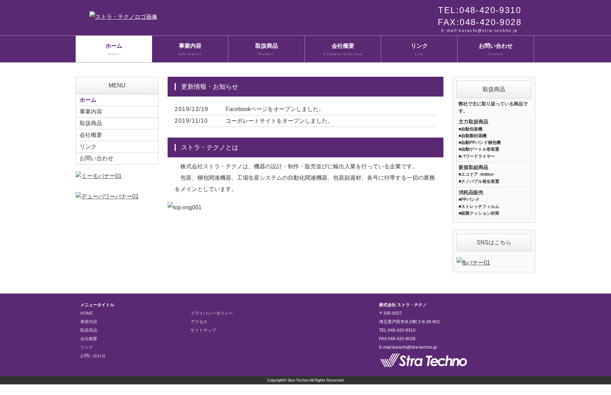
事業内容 (190, 49)
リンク (419, 49)
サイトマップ (203, 330)
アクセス (199, 321)
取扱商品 (266, 49)
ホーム (113, 49)
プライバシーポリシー (212, 313)
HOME (86, 313)
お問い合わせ (496, 49)
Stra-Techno (298, 380)
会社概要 (342, 49)
